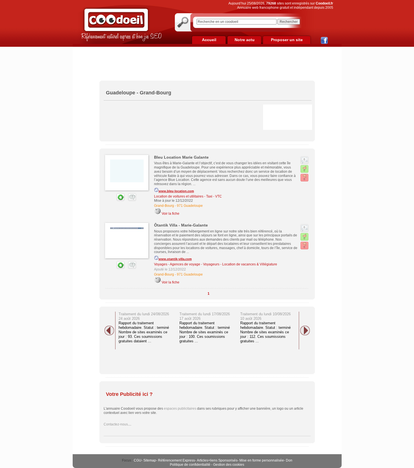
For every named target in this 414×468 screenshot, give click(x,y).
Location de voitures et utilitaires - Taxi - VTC (188, 196)
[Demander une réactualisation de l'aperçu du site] (114, 200)
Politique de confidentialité (190, 465)
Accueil (209, 39)
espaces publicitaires (180, 409)
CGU (137, 460)
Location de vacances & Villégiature (249, 264)
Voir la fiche (170, 214)
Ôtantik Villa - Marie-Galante (181, 225)
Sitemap (149, 460)
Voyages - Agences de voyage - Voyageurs (186, 264)
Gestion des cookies (228, 465)
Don (289, 460)
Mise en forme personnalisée (261, 460)
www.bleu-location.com (176, 191)
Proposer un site (287, 39)
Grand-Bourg (164, 206)
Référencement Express (176, 460)
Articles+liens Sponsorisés (217, 460)
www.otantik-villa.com (175, 259)
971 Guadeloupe (190, 206)
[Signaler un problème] (130, 200)
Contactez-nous (116, 424)
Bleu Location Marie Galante (181, 157)
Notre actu (245, 39)
